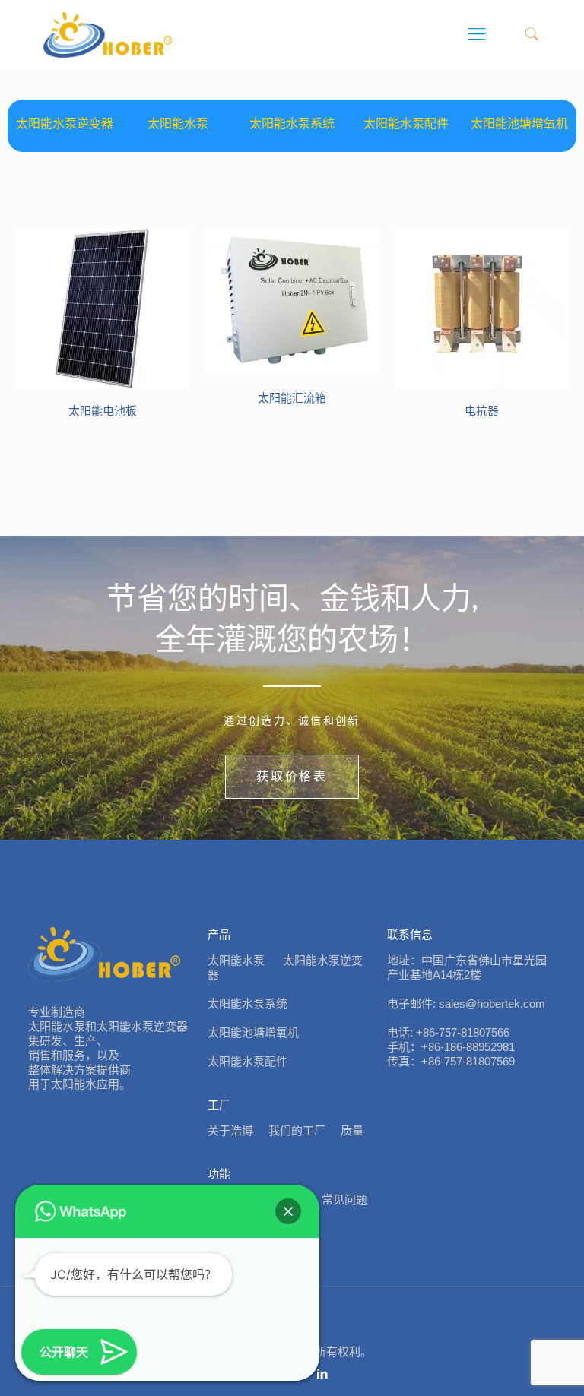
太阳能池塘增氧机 (519, 123)
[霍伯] (107, 34)
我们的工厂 (296, 1130)
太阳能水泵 (178, 123)
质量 (352, 1130)
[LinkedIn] (323, 1373)
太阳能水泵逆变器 (64, 123)
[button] (288, 1211)
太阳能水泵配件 (406, 123)
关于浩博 (230, 1130)
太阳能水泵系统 (292, 123)
